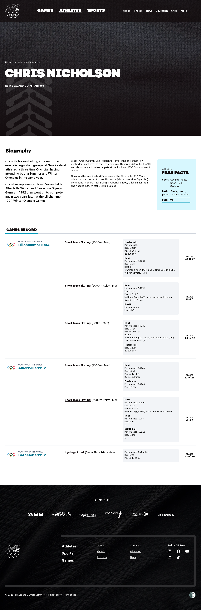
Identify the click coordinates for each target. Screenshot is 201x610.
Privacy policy (55, 595)
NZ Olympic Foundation (169, 43)
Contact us (136, 546)
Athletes (70, 11)
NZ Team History (165, 31)
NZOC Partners (164, 37)
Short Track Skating (78, 242)
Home (8, 63)
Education (162, 11)
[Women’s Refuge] (192, 595)
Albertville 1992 (32, 368)
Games (46, 11)
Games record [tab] (21, 230)
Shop (174, 11)
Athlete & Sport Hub (167, 25)
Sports (96, 11)
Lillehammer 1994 (34, 245)
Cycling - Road (74, 452)
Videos (126, 11)
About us (102, 557)
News (149, 11)
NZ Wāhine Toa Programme (171, 49)
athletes (19, 63)
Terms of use (69, 595)
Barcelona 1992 (32, 455)
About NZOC (163, 19)
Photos (138, 11)
